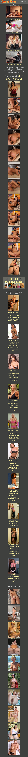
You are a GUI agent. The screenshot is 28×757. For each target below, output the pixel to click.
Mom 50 (14, 621)
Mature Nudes (14, 604)
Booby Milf (14, 756)
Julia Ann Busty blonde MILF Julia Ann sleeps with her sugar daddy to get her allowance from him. (13, 550)
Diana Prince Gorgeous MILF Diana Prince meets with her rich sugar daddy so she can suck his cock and (13, 375)
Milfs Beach (14, 672)
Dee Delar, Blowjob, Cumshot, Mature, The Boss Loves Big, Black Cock (13, 578)
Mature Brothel (14, 688)
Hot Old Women (14, 655)
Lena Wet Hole (14, 705)
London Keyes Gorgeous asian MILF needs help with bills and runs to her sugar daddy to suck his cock (13, 345)
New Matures (14, 739)
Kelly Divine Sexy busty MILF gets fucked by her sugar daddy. (14, 522)
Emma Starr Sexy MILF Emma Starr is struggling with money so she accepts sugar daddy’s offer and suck (13, 405)
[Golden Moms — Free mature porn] (8, 1)
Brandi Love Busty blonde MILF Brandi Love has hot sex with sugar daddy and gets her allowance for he (13, 316)
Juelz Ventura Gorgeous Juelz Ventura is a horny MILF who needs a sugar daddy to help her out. (13, 465)
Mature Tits (14, 638)
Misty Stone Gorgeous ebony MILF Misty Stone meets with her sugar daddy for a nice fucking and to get (13, 495)
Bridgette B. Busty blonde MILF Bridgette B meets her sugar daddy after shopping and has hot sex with (13, 435)
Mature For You (14, 722)
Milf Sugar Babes (14, 77)
